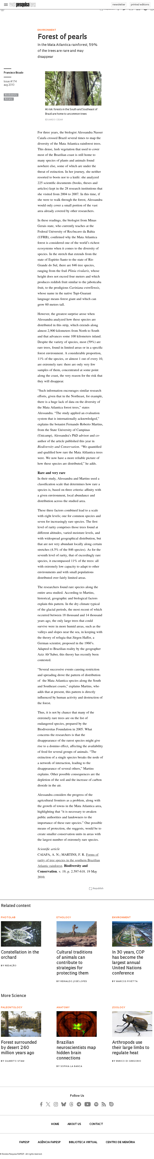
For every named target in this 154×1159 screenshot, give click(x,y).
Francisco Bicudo (13, 73)
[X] (48, 1104)
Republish (98, 888)
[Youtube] (87, 1104)
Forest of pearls (62, 37)
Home (55, 1124)
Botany (9, 99)
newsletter (118, 4)
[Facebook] (42, 1104)
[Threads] (71, 1104)
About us (74, 1124)
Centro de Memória (120, 1142)
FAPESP (24, 1142)
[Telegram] (79, 1104)
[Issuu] (110, 1104)
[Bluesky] (63, 1104)
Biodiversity (11, 95)
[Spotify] (96, 1104)
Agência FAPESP (49, 1142)
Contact (96, 1124)
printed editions (140, 4)
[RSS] (103, 1104)
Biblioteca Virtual (83, 1142)
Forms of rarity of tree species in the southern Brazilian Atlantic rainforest (69, 860)
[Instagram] (55, 1104)
